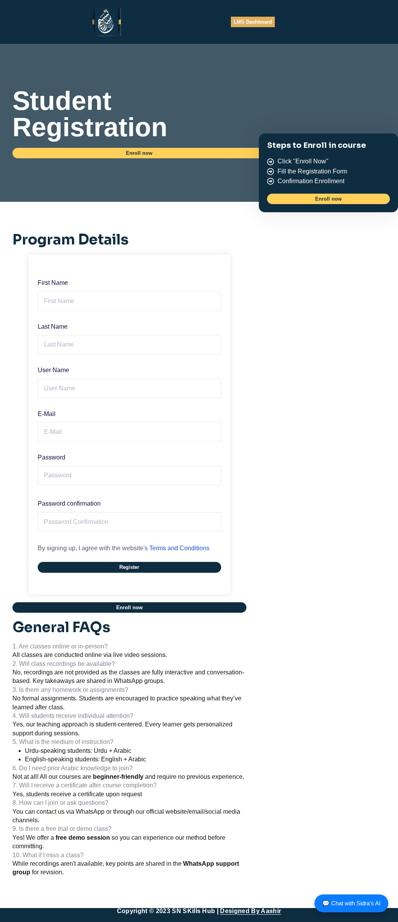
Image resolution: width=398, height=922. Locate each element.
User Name (53, 370)
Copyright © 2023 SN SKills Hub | (199, 911)
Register (129, 567)
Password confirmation (69, 503)
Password (51, 457)
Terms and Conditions (179, 548)
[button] (139, 153)
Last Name (53, 326)
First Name (53, 282)
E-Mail (47, 414)
